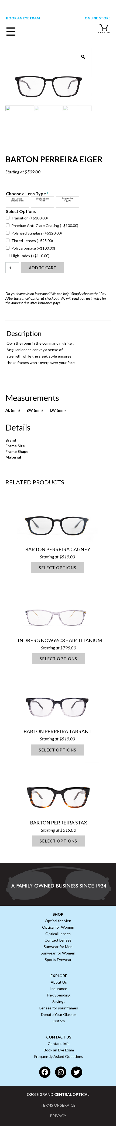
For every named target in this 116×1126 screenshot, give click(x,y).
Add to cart (42, 267)
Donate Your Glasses (59, 1014)
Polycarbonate (33, 248)
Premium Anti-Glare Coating (44, 225)
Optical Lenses (58, 933)
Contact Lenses (58, 940)
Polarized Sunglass (36, 233)
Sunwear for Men (58, 946)
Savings (58, 1001)
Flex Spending (58, 995)
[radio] (17, 202)
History (59, 1021)
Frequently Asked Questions (58, 1056)
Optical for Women (58, 927)
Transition (29, 218)
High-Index (30, 255)
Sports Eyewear (58, 959)
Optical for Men (58, 920)
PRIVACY (58, 1115)
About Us (59, 982)
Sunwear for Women (58, 953)
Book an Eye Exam (59, 1050)
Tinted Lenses (32, 240)
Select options (57, 567)
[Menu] (22, 30)
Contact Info (59, 1043)
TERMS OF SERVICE (58, 1105)
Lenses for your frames (58, 1008)
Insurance (58, 988)
